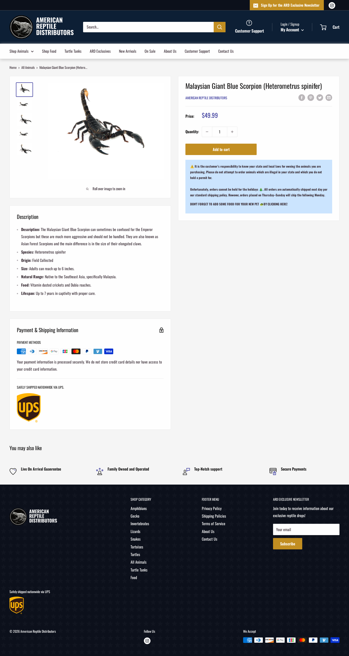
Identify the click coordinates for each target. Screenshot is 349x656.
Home (13, 67)
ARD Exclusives (100, 51)
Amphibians (139, 508)
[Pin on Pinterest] (310, 97)
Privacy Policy (212, 508)
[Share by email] (328, 97)
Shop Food (49, 51)
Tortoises (137, 547)
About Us (170, 51)
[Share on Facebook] (301, 97)
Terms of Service (213, 523)
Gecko (135, 516)
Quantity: (192, 131)
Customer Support (197, 51)
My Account (290, 30)
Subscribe (287, 544)
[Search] (220, 27)
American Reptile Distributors (206, 97)
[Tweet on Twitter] (319, 97)
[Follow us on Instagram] (332, 5)
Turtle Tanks (73, 51)
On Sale (150, 51)
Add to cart (221, 149)
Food (134, 577)
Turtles (135, 554)
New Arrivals (127, 51)
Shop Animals (18, 51)
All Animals (28, 67)
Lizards (135, 531)
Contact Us (226, 51)
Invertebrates (140, 523)
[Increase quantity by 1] (232, 132)
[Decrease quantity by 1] (207, 132)
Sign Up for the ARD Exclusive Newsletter (290, 5)
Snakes (136, 539)
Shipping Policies (214, 516)
